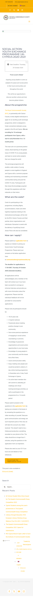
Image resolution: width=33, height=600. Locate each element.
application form (21, 241)
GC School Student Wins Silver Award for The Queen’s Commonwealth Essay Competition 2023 (18, 499)
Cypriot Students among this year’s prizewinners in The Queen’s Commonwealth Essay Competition (17, 509)
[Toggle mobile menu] (29, 21)
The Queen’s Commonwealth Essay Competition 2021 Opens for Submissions (17, 527)
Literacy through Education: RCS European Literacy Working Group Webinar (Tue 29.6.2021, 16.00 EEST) (17, 518)
